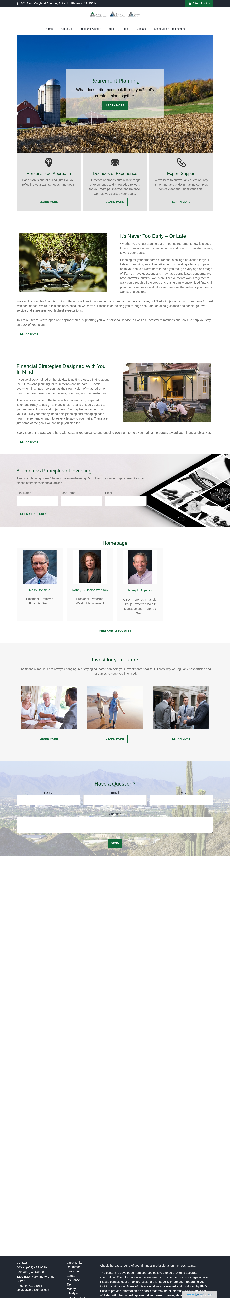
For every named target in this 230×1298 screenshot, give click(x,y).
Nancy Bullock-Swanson (90, 590)
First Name (24, 493)
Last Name (68, 493)
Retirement (74, 1267)
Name (48, 792)
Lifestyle (72, 1293)
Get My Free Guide (34, 513)
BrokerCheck (191, 1266)
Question (115, 814)
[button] (49, 29)
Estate (71, 1275)
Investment (74, 1271)
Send (115, 843)
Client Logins (201, 3)
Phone (181, 792)
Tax (69, 1284)
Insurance (73, 1280)
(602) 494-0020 (36, 1267)
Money (71, 1289)
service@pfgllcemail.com (33, 1289)
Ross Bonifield (39, 590)
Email (109, 493)
